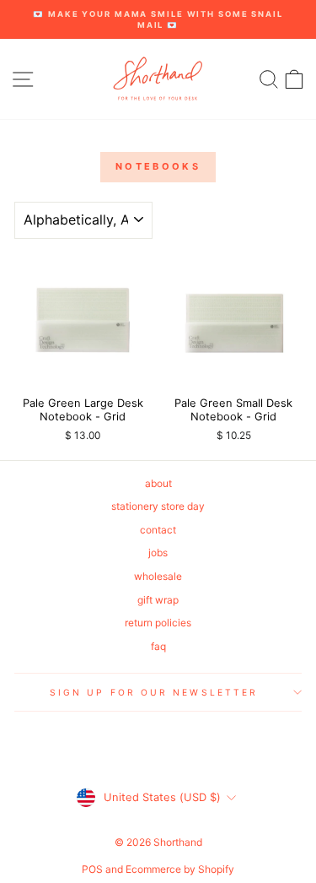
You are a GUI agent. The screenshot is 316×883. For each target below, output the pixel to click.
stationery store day (158, 506)
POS (92, 869)
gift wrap (158, 599)
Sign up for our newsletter (154, 692)
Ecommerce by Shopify (180, 869)
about (158, 483)
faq (158, 646)
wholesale (158, 576)
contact (158, 529)
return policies (158, 622)
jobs (158, 552)
